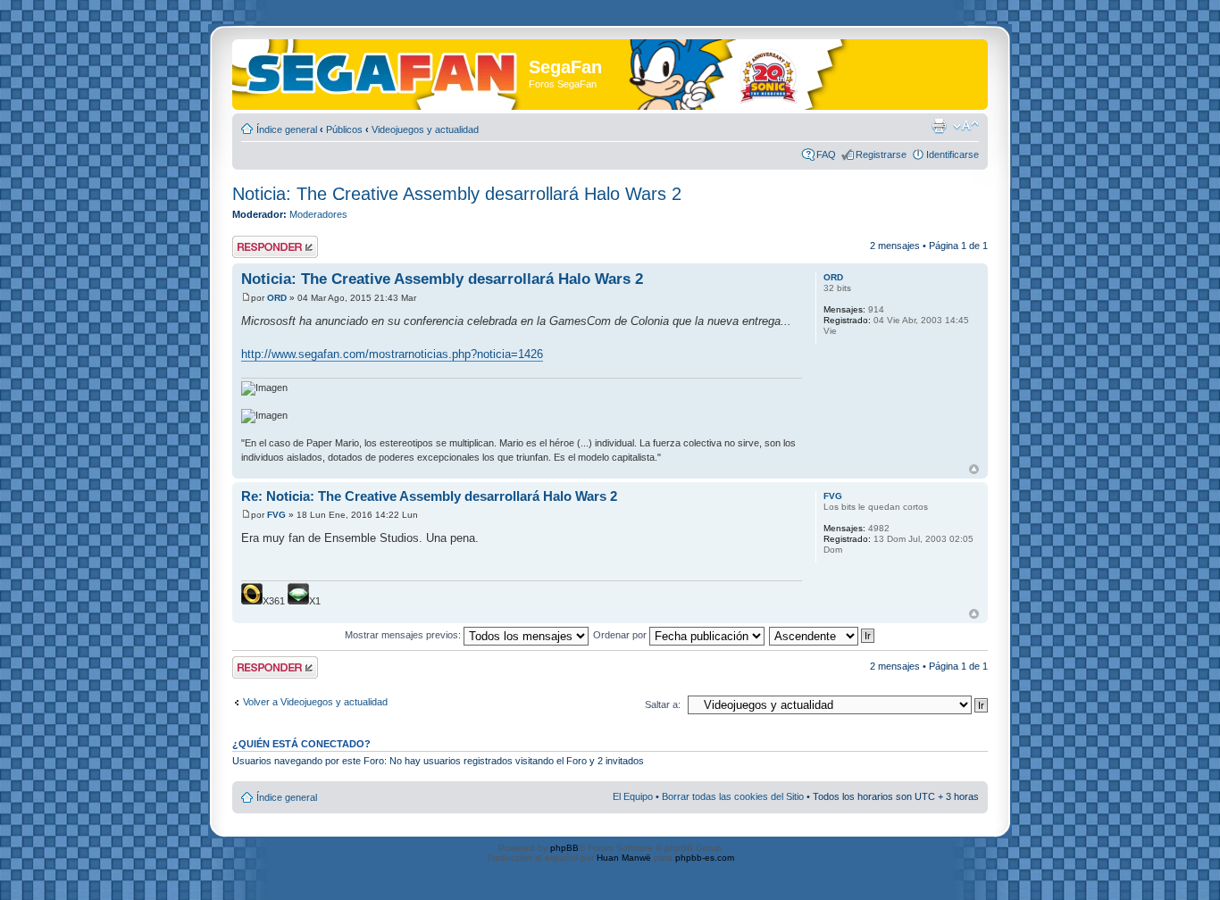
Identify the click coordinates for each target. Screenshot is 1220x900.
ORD (277, 298)
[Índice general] (383, 70)
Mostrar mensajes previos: (404, 634)
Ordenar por (621, 634)
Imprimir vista (938, 126)
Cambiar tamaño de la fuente (966, 126)
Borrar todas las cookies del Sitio (733, 796)
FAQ (826, 154)
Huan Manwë (624, 857)
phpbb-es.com (704, 857)
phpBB (564, 848)
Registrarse (881, 154)
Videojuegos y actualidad (425, 129)
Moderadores (318, 214)
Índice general (286, 129)
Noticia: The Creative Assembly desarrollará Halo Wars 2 (456, 194)
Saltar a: (663, 704)
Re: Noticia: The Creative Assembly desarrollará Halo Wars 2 (429, 496)
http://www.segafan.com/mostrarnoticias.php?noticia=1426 (392, 354)
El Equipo (633, 796)
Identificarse (952, 154)
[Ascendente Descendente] (822, 634)
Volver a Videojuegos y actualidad (315, 701)
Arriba (974, 469)
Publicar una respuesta (259, 246)
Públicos (344, 129)
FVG (276, 515)
